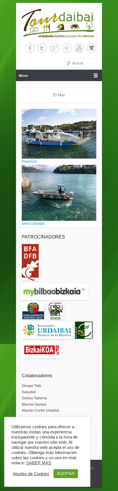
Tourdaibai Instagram (91, 48)
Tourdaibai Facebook (30, 48)
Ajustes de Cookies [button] (31, 474)
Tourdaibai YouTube (79, 48)
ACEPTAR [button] (65, 474)
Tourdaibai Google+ (54, 48)
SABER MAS (38, 463)
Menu (23, 76)
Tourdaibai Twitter (42, 48)
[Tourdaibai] (58, 23)
